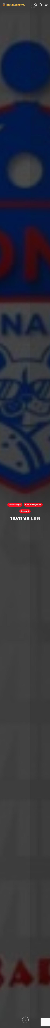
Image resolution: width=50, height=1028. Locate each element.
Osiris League (15, 504)
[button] (46, 4)
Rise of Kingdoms (33, 504)
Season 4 (25, 511)
